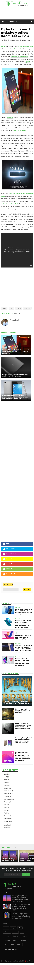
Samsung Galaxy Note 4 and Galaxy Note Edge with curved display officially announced (23, 740)
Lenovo (7, 936)
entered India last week (25, 46)
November (7, 794)
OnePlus (7, 940)
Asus (6, 928)
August (6, 802)
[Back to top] (29, 957)
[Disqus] (17, 429)
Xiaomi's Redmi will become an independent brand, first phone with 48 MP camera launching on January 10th (22, 756)
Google (13, 928)
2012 (5, 828)
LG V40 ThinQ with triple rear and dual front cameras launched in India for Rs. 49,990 (21, 907)
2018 (5, 777)
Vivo (12, 944)
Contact (23, 868)
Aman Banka (7, 43)
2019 (5, 774)
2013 (5, 825)
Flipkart (27, 62)
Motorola (24, 936)
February (7, 819)
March (6, 816)
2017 (5, 780)
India (11, 308)
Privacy (17, 870)
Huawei (15, 932)
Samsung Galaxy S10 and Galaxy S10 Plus (9, 859)
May (5, 810)
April (5, 813)
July (5, 805)
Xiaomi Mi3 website (19, 130)
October (7, 796)
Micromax (15, 936)
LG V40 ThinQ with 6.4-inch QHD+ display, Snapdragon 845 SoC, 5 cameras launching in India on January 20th (21, 916)
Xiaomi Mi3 (17, 49)
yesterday (10, 117)
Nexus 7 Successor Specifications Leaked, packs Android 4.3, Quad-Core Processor (23, 726)
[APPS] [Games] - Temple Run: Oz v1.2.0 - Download (23, 710)
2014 (5, 788)
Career (9, 870)
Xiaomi (3, 46)
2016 (5, 783)
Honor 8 (7, 932)
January (6, 821)
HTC (20, 928)
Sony (6, 944)
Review (15, 940)
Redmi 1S (4, 204)
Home (5, 868)
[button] (2, 21)
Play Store (27, 870)
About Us (14, 868)
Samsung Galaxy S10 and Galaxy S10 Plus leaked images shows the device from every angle (20, 898)
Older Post (17, 313)
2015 (5, 785)
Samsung (23, 940)
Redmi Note (14, 204)
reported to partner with (19, 56)
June (5, 807)
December (7, 791)
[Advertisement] (17, 287)
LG (21, 932)
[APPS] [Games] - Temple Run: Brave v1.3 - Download (16, 703)
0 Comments (26, 40)
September (7, 799)
